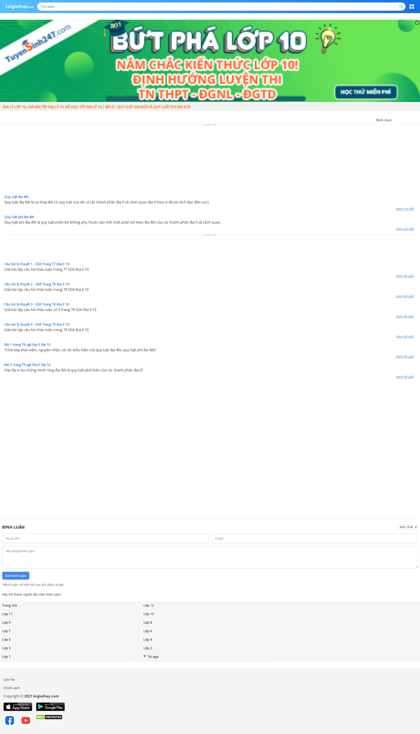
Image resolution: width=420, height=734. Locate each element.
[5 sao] (417, 119)
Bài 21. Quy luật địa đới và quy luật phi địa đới (147, 106)
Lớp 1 (6, 656)
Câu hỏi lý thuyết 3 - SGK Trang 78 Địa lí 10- (37, 304)
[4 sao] (411, 119)
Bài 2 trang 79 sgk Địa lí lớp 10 (27, 364)
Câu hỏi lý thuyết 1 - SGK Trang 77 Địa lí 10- (37, 264)
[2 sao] (401, 119)
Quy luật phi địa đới (19, 217)
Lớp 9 (6, 622)
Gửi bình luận (15, 575)
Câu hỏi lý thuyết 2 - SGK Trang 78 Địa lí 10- (37, 284)
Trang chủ (9, 605)
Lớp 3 (6, 648)
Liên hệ (9, 679)
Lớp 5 (6, 639)
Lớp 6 (148, 631)
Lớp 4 (148, 639)
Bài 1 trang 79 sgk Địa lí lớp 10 (27, 344)
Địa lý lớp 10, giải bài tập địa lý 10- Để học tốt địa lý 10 (52, 106)
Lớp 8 (148, 622)
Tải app (152, 656)
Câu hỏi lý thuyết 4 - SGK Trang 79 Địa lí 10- (37, 324)
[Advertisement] (210, 160)
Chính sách (12, 688)
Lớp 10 (149, 614)
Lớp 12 (149, 605)
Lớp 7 (6, 631)
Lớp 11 (7, 614)
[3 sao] (406, 119)
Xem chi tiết (404, 208)
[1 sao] (396, 119)
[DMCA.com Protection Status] (49, 721)
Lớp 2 (148, 648)
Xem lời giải (404, 276)
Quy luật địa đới (16, 196)
